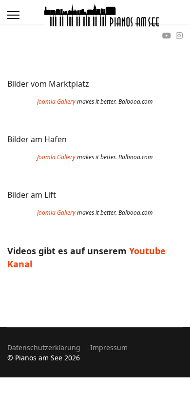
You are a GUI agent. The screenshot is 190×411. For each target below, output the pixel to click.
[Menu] (13, 15)
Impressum (109, 347)
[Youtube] (166, 35)
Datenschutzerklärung (43, 347)
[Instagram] (179, 35)
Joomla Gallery (56, 101)
